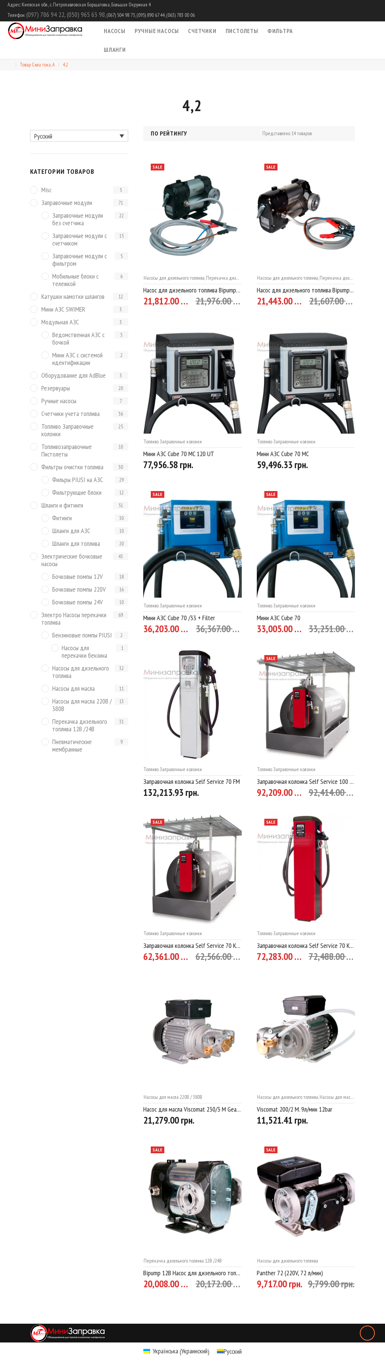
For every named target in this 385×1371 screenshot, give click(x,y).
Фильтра (280, 31)
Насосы (115, 31)
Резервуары (55, 388)
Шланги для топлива (76, 544)
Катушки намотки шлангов (73, 297)
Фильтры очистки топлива (72, 467)
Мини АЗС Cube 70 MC (283, 453)
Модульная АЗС (60, 322)
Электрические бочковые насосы (71, 560)
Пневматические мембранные (72, 745)
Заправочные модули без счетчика (77, 219)
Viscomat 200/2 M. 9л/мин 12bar (294, 1109)
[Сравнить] (225, 302)
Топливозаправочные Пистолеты (66, 450)
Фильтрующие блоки (77, 493)
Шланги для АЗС (71, 531)
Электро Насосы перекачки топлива (73, 619)
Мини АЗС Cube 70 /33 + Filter (179, 617)
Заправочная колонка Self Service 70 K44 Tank (192, 945)
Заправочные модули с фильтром (79, 260)
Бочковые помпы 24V (77, 602)
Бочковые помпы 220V (79, 590)
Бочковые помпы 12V (77, 577)
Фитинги (62, 518)
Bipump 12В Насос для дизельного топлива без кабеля (192, 1273)
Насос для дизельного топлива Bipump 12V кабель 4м (192, 290)
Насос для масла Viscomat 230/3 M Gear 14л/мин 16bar (192, 1109)
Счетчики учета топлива (70, 414)
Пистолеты (242, 31)
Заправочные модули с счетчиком (79, 239)
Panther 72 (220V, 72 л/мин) (290, 1273)
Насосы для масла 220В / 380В (173, 1097)
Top (367, 1333)
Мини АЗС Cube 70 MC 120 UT (178, 453)
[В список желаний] (211, 302)
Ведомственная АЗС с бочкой (78, 339)
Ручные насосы (157, 31)
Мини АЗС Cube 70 (278, 617)
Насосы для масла (73, 689)
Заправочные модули (66, 203)
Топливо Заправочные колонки (173, 441)
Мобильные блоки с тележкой (75, 280)
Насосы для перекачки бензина (84, 652)
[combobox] (191, 133)
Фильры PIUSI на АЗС (77, 480)
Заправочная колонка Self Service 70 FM (191, 781)
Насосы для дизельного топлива (174, 277)
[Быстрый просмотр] (238, 302)
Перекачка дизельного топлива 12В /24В (183, 1260)
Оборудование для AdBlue (73, 376)
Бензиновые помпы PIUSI (82, 635)
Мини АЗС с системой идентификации (77, 359)
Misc (46, 190)
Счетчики (202, 31)
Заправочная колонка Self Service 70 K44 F (306, 945)
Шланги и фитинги (62, 505)
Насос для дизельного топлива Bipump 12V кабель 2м (306, 290)
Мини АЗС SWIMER (63, 309)
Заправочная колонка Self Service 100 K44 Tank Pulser (306, 781)
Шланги (115, 49)
